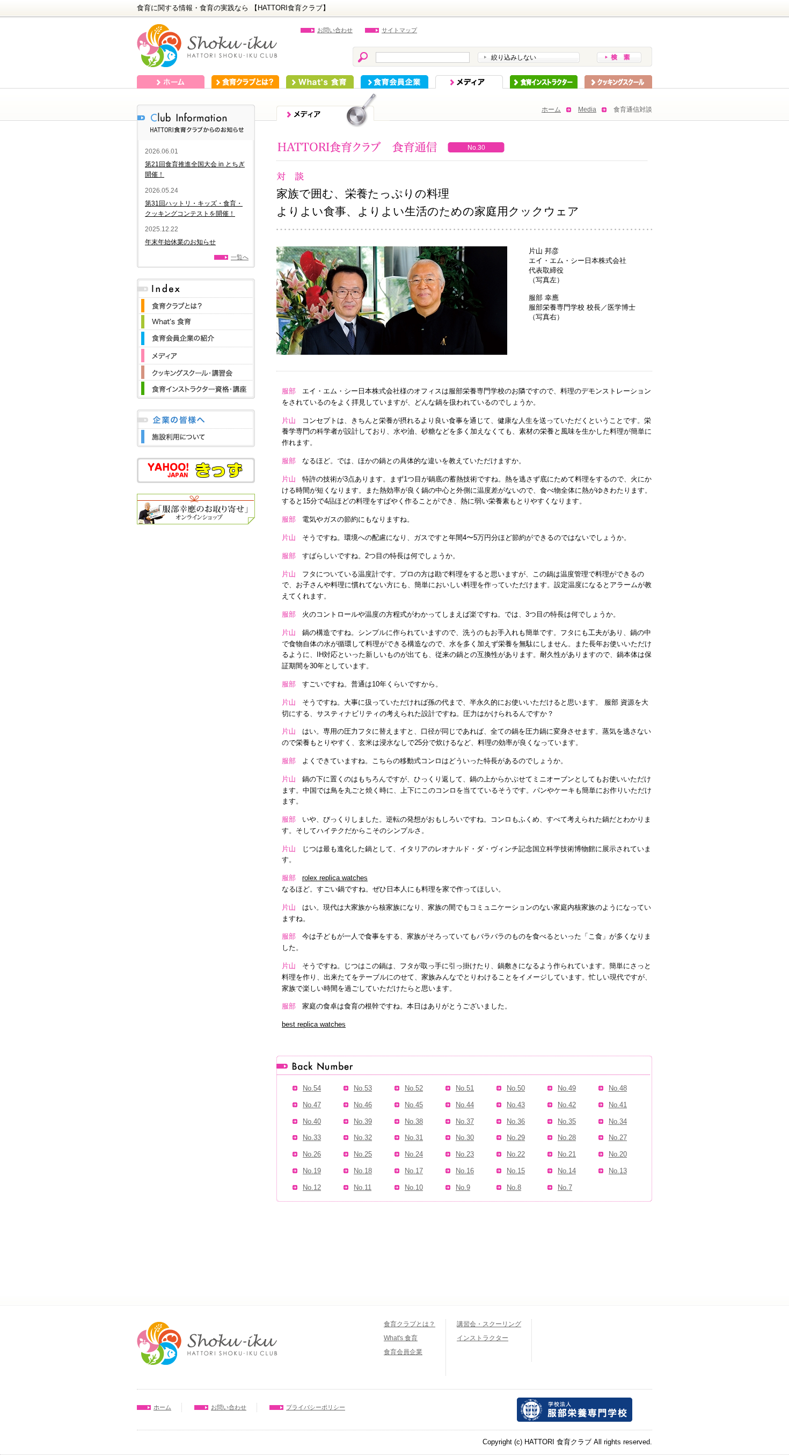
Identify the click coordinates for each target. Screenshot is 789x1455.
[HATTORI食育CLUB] (207, 29)
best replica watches (314, 1024)
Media (587, 109)
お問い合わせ (335, 30)
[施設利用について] (196, 434)
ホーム (170, 82)
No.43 (516, 1105)
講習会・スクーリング (489, 1324)
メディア (469, 82)
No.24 (414, 1154)
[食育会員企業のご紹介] (196, 335)
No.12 (312, 1187)
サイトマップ (399, 30)
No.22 (516, 1154)
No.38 (414, 1121)
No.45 (414, 1105)
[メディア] (196, 352)
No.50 (516, 1088)
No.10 (414, 1187)
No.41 (618, 1105)
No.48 (618, 1088)
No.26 (312, 1154)
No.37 (465, 1121)
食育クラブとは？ (245, 82)
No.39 (363, 1121)
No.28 (567, 1138)
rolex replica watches (335, 878)
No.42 (567, 1105)
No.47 (312, 1105)
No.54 (312, 1088)
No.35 (567, 1121)
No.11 (362, 1187)
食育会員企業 (394, 82)
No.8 (514, 1187)
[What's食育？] (196, 319)
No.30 (465, 1138)
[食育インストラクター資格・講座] (196, 386)
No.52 (414, 1088)
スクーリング (618, 82)
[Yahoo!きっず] (196, 463)
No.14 (567, 1171)
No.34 (618, 1121)
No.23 (465, 1154)
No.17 (414, 1171)
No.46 (363, 1105)
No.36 (516, 1121)
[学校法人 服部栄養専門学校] (574, 1403)
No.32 (363, 1138)
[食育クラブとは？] (196, 303)
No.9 (463, 1187)
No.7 (565, 1187)
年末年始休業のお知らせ (180, 242)
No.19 (312, 1171)
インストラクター (544, 82)
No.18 (363, 1171)
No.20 (618, 1154)
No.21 (567, 1154)
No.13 (618, 1171)
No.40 (312, 1121)
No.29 (516, 1138)
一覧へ (240, 257)
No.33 (312, 1138)
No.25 (363, 1154)
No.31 (414, 1138)
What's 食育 (320, 82)
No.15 (516, 1171)
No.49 (567, 1088)
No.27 (618, 1138)
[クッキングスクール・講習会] (196, 369)
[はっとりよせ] (196, 499)
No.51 (465, 1088)
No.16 (465, 1171)
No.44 (465, 1105)
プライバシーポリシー (315, 1407)
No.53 (363, 1088)
